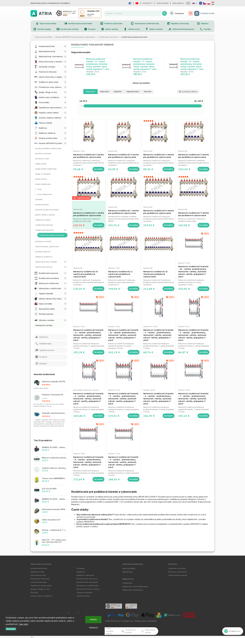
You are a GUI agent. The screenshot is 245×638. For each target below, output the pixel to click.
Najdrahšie (118, 91)
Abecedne (147, 91)
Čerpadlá (89, 29)
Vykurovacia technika (46, 23)
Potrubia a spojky (42, 29)
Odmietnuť (93, 627)
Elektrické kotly (37, 572)
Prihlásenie (127, 583)
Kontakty (147, 3)
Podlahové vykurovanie (111, 23)
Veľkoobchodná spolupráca (181, 29)
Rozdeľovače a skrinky (67, 29)
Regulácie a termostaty (178, 23)
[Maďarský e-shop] (212, 3)
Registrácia (128, 579)
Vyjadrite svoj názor (177, 568)
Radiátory (202, 23)
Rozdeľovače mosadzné (87, 582)
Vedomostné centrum (177, 575)
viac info (24, 624)
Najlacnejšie (104, 91)
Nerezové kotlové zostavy (88, 589)
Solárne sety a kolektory (41, 596)
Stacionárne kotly (38, 575)
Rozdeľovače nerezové (87, 579)
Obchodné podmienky (132, 564)
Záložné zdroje (131, 29)
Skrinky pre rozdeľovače (88, 586)
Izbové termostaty (39, 582)
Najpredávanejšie (132, 91)
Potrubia (34, 592)
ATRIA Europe (162, 3)
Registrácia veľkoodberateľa (135, 586)
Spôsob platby (128, 568)
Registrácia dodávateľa (132, 590)
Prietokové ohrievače (40, 579)
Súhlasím (93, 619)
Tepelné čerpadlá (84, 592)
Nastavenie (11, 629)
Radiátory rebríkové (85, 575)
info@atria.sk (127, 621)
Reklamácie (178, 3)
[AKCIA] (88, 188)
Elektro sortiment (154, 29)
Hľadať (164, 13)
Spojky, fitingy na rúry (40, 589)
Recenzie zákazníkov (177, 572)
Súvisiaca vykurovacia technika (78, 23)
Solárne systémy (109, 29)
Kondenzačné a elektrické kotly (145, 23)
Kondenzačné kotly (39, 568)
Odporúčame (90, 91)
